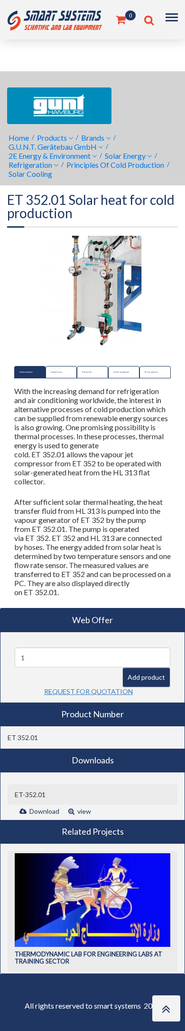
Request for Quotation (88, 691)
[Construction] (54, 19)
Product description (26, 372)
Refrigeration (30, 164)
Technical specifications (121, 372)
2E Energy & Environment (50, 155)
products (52, 137)
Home (19, 137)
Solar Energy (125, 155)
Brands (92, 137)
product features (56, 372)
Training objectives (151, 372)
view (83, 811)
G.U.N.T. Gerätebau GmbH (53, 146)
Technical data (87, 372)
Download (43, 811)
